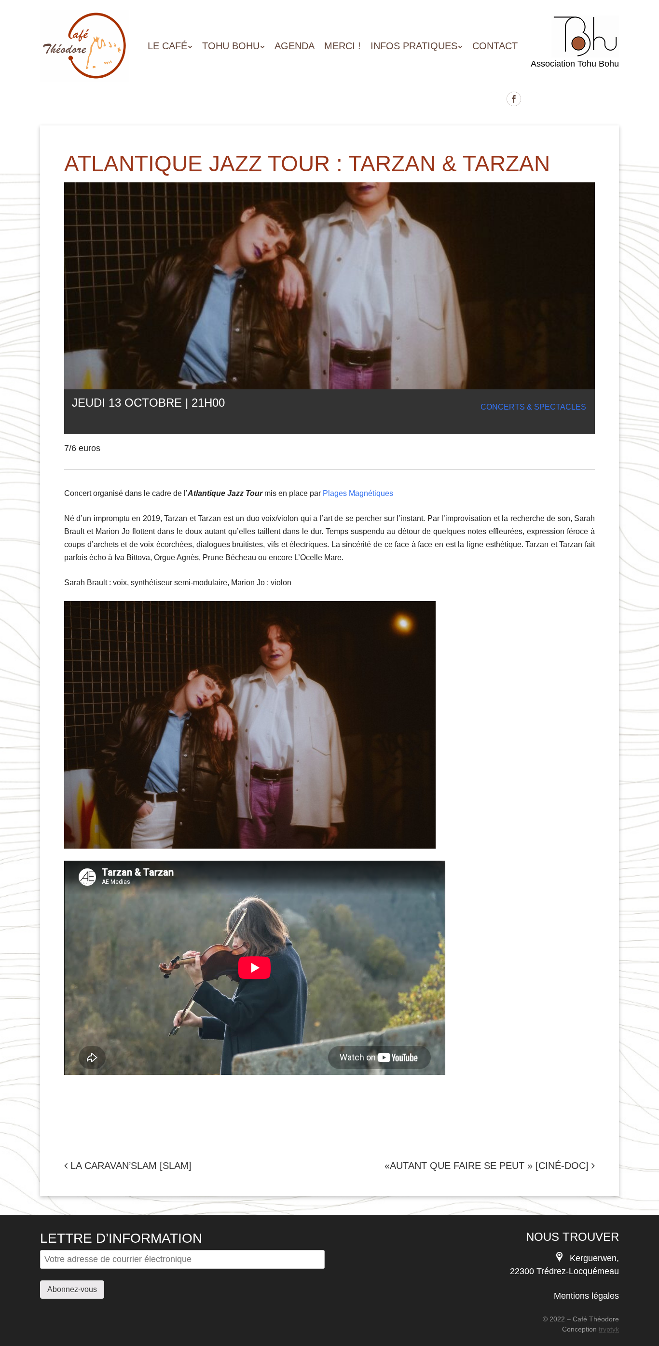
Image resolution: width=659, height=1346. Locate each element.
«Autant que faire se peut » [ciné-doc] (487, 1165)
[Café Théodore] (84, 64)
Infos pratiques (414, 46)
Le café (167, 46)
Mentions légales (586, 1296)
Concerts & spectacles (533, 407)
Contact (495, 46)
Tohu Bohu (231, 46)
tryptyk (609, 1329)
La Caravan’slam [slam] (130, 1165)
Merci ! (342, 46)
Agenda (295, 46)
